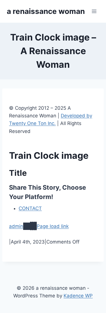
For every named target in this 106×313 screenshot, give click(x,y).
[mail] (34, 226)
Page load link (53, 226)
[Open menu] (94, 11)
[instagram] (32, 226)
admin (16, 226)
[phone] (36, 226)
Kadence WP (78, 296)
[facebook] (31, 226)
